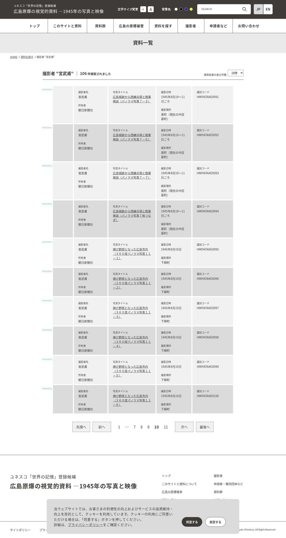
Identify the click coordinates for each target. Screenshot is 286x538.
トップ (34, 25)
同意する (192, 522)
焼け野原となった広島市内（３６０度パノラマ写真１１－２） (132, 282)
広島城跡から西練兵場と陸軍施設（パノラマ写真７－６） (132, 137)
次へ (184, 426)
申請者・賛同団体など (228, 484)
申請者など (218, 25)
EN (268, 9)
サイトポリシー (20, 530)
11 (166, 427)
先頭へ (81, 426)
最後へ (205, 426)
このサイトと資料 (67, 25)
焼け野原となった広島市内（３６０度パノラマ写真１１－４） (132, 341)
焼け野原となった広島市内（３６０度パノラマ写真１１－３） (132, 312)
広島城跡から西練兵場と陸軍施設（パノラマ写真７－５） (132, 99)
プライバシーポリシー (85, 524)
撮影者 (191, 25)
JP (258, 9)
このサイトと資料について (179, 484)
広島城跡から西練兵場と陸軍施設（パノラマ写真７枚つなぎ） (132, 215)
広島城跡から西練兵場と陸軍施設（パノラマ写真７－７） (132, 175)
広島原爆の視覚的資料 (59, 9)
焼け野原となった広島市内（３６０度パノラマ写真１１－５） (132, 370)
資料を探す (163, 25)
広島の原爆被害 (131, 25)
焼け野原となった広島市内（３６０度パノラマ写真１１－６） (132, 400)
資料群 (100, 25)
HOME (13, 57)
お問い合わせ (248, 25)
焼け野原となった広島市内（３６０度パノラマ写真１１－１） (132, 253)
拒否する (215, 522)
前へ (101, 426)
